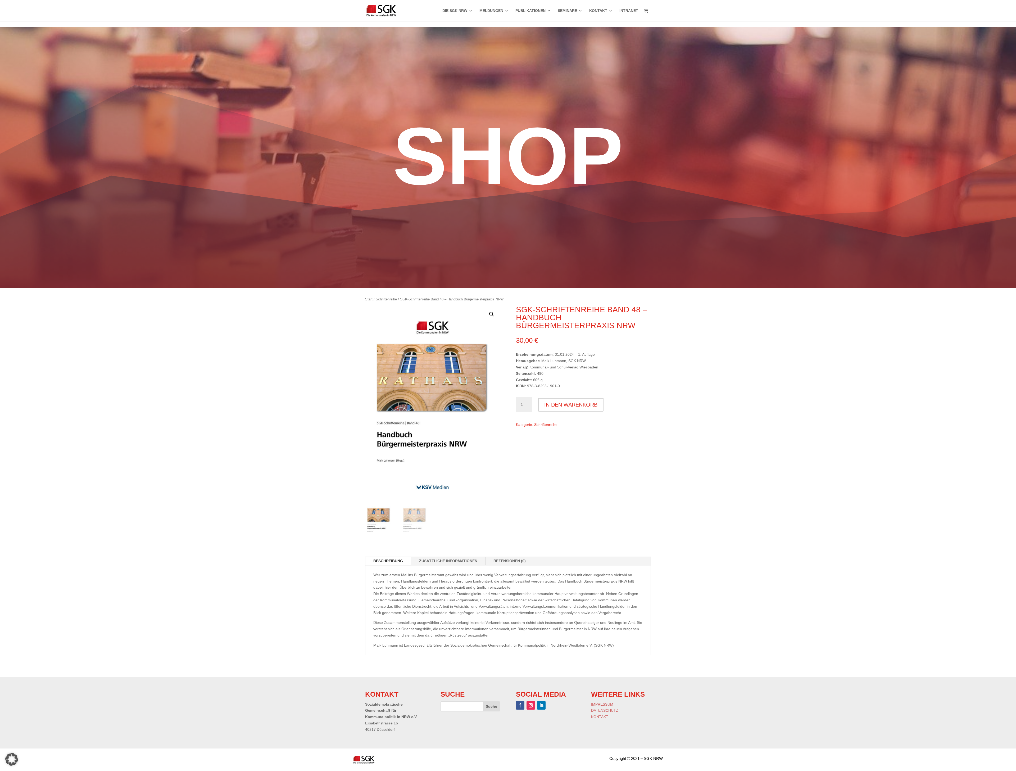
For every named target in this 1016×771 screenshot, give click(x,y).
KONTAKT (599, 717)
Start (369, 299)
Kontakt (598, 11)
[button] (491, 314)
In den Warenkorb (570, 405)
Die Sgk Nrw (454, 11)
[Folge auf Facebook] (520, 705)
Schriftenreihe (386, 299)
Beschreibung (388, 561)
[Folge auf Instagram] (531, 705)
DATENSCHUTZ (604, 710)
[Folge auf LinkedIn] (541, 705)
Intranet (628, 11)
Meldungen (491, 11)
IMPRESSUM (602, 704)
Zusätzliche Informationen (448, 561)
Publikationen (530, 11)
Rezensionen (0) (509, 561)
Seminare (567, 11)
